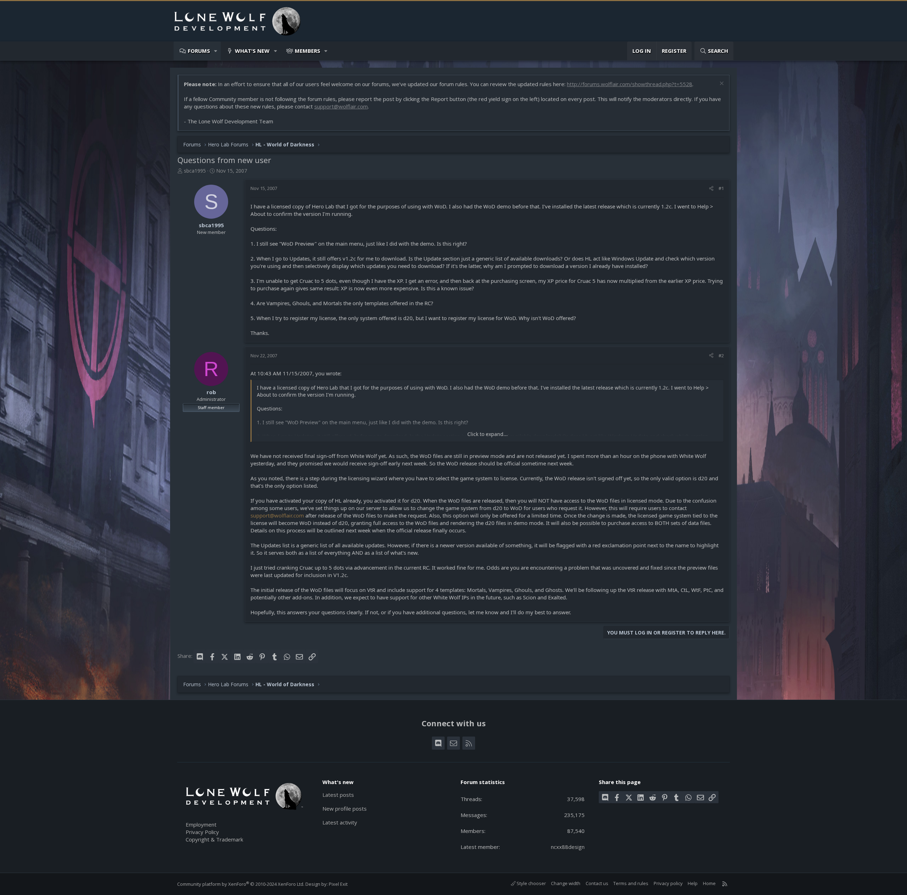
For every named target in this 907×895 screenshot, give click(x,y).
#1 (721, 188)
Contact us (597, 883)
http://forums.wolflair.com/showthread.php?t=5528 (629, 84)
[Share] (711, 188)
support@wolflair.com (341, 106)
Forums (199, 50)
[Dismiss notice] (721, 84)
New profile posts (344, 808)
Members (307, 50)
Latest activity (339, 822)
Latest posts (338, 794)
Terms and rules (630, 883)
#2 (721, 355)
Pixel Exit (338, 884)
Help (693, 883)
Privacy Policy (202, 831)
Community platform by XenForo (240, 884)
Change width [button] (565, 883)
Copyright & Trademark (214, 839)
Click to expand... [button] (487, 434)
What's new (252, 50)
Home (709, 883)
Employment (201, 824)
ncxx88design (568, 846)
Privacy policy (668, 883)
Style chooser (531, 883)
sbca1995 (195, 170)
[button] (216, 50)
